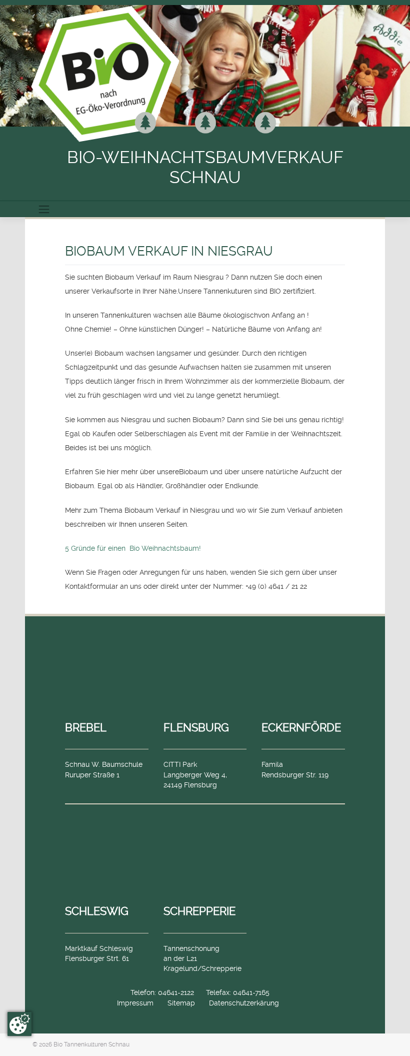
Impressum (135, 1003)
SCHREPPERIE (200, 910)
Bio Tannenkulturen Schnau (92, 1044)
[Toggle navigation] (44, 209)
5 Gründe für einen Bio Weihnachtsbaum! (133, 548)
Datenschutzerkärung (244, 1003)
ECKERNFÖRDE (301, 727)
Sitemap (181, 1003)
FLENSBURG (196, 727)
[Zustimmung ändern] (20, 1024)
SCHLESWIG (96, 910)
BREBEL (85, 727)
